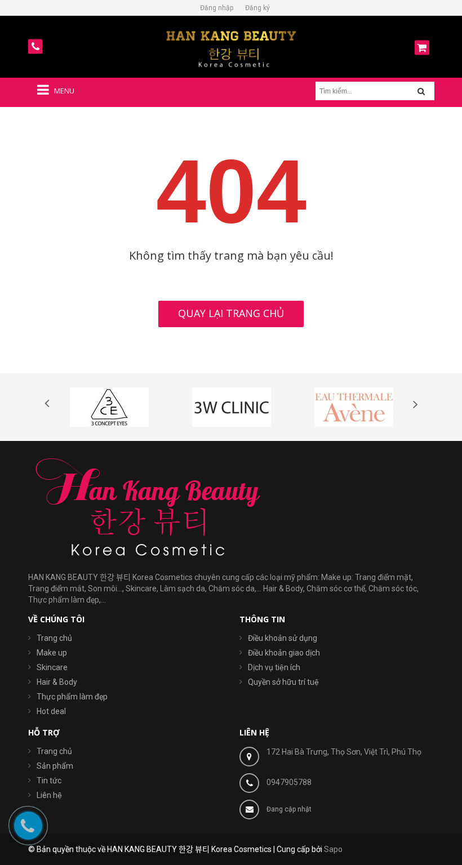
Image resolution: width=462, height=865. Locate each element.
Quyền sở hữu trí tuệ (283, 681)
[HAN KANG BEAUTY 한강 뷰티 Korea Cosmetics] (231, 48)
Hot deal (51, 711)
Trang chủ (54, 751)
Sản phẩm (55, 765)
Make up (52, 652)
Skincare (52, 667)
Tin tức (49, 780)
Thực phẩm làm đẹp (72, 696)
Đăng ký (257, 8)
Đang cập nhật (289, 809)
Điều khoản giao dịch (284, 652)
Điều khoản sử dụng (282, 638)
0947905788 (289, 782)
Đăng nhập (216, 8)
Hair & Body (57, 681)
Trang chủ (54, 638)
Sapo (333, 849)
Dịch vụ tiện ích (274, 667)
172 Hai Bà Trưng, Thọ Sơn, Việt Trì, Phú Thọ (343, 751)
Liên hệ (49, 795)
